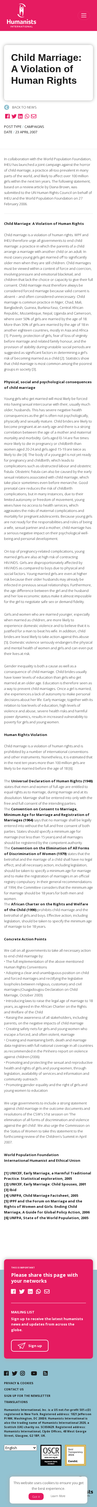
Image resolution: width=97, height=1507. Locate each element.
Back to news (24, 107)
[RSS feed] (45, 1373)
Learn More (58, 1496)
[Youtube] (34, 1373)
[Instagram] (22, 1373)
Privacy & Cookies (18, 1383)
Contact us (14, 1389)
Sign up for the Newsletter (27, 1396)
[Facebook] (6, 1373)
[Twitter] (14, 1373)
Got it (36, 1497)
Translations (16, 1402)
